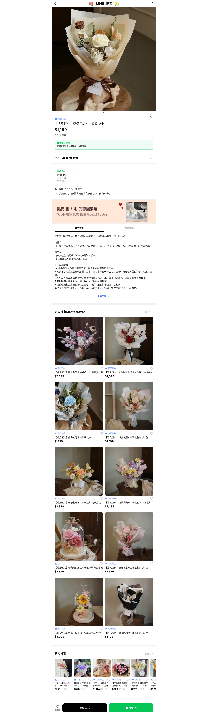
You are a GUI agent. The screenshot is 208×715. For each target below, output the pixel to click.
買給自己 (85, 707)
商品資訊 (79, 227)
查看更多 (102, 295)
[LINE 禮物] (104, 3)
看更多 (148, 311)
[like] (101, 368)
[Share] (150, 117)
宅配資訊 (129, 227)
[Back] (56, 3)
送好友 (133, 707)
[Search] (152, 3)
